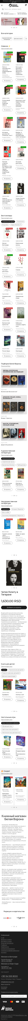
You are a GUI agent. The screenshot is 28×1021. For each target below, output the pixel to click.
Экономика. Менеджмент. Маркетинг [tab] (13, 515)
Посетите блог (5, 366)
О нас (2, 937)
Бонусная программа (7, 943)
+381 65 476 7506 (6, 968)
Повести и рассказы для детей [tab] (11, 673)
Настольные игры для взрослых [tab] (11, 732)
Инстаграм (4, 987)
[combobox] (14, 9)
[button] (25, 5)
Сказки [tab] (4, 670)
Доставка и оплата (6, 941)
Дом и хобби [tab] (5, 512)
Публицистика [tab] (21, 465)
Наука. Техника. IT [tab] (16, 224)
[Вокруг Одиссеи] (14, 404)
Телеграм (4, 988)
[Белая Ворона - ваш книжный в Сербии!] (13, 5)
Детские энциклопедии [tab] (9, 676)
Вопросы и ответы (6, 939)
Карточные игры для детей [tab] (10, 729)
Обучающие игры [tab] (7, 726)
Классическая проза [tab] (8, 458)
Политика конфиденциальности (10, 950)
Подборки (4, 945)
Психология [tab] (20, 221)
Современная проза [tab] (8, 221)
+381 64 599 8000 (6, 961)
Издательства (5, 947)
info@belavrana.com (7, 982)
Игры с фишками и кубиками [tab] (10, 723)
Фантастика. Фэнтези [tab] (8, 465)
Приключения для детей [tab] (16, 670)
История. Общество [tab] (17, 509)
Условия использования (8, 948)
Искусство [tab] (5, 224)
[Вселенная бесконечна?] (14, 378)
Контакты (3, 952)
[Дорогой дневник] (14, 431)
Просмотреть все (6, 48)
